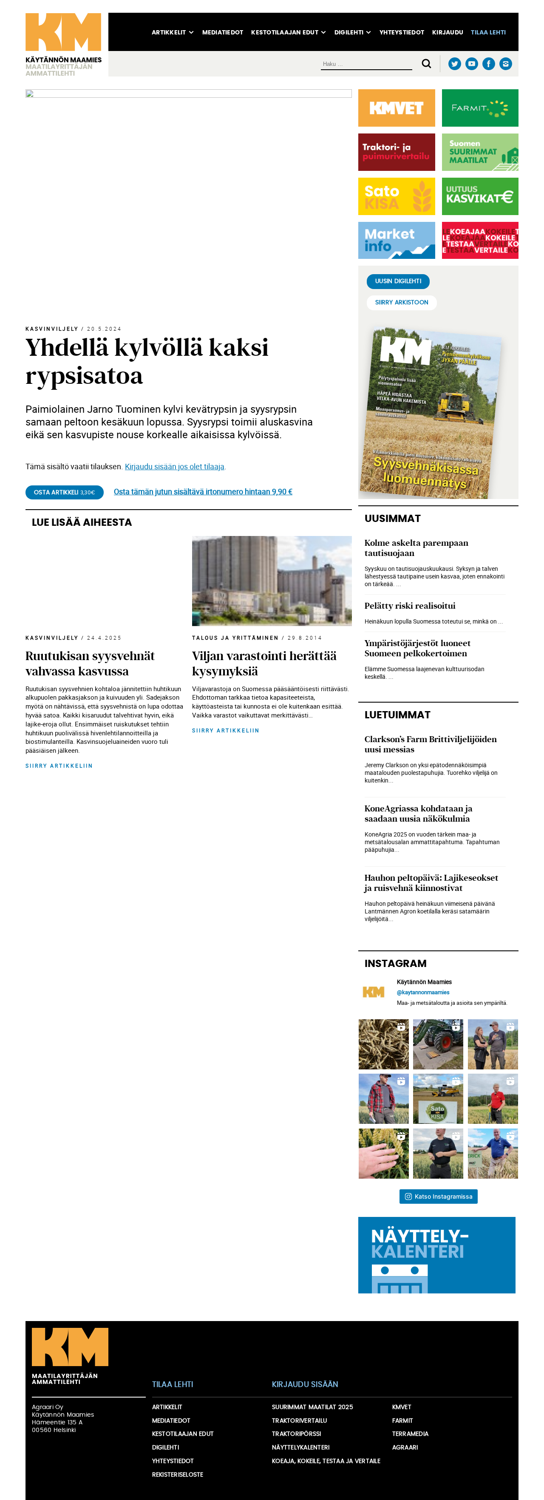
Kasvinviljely (52, 328)
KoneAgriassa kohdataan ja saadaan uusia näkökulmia (419, 813)
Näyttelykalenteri (300, 1448)
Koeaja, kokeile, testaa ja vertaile (326, 1461)
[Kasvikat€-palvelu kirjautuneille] (478, 196)
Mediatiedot (223, 33)
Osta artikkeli (64, 493)
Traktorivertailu (299, 1421)
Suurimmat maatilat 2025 (312, 1407)
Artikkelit (169, 33)
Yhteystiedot (402, 33)
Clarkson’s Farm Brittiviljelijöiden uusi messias (431, 744)
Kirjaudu (447, 33)
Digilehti (348, 33)
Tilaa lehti (488, 33)
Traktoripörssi (296, 1434)
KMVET (401, 1407)
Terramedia (410, 1434)
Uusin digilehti (398, 281)
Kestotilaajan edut (284, 33)
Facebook (488, 64)
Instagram (505, 64)
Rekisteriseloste (178, 1475)
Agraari (405, 1448)
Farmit (403, 1421)
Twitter (454, 64)
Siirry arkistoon (401, 303)
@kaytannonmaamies (423, 992)
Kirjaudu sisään (305, 1385)
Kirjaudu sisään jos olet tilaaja (174, 466)
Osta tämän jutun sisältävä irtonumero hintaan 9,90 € (203, 491)
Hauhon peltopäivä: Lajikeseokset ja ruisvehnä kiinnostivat (432, 883)
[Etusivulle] (67, 45)
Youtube (471, 64)
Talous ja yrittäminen (235, 637)
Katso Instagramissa (444, 1196)
